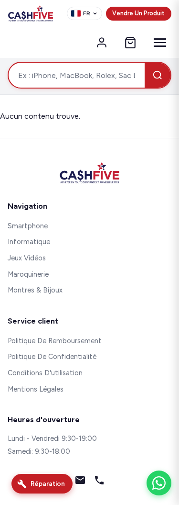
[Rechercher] (157, 75)
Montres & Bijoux (35, 290)
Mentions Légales (35, 389)
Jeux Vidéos (27, 258)
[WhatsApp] (159, 483)
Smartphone (28, 226)
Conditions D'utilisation (45, 373)
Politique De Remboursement (55, 341)
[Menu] (159, 42)
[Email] (80, 482)
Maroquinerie (28, 274)
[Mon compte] (101, 42)
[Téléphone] (99, 482)
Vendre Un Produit (138, 13)
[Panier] (130, 42)
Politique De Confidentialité (52, 356)
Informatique (29, 241)
